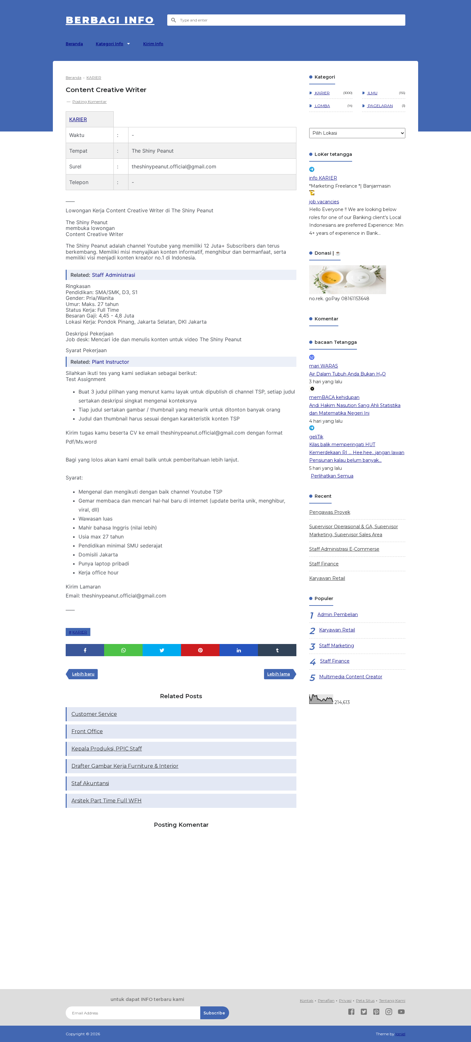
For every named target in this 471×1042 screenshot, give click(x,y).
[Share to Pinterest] (200, 650)
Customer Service (94, 714)
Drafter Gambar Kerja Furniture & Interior (124, 766)
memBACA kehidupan (334, 397)
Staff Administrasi (113, 275)
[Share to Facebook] (85, 650)
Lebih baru (83, 674)
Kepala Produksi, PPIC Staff (106, 749)
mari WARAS (323, 366)
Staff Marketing (336, 645)
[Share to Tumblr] (277, 650)
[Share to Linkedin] (238, 650)
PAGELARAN (380, 105)
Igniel (400, 1033)
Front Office (87, 731)
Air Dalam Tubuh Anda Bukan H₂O (347, 374)
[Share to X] (162, 650)
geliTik (316, 437)
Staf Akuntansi (90, 783)
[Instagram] (389, 1013)
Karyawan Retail (327, 578)
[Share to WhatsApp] (123, 650)
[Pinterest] (376, 1013)
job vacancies (324, 202)
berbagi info (110, 20)
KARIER (78, 119)
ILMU (372, 92)
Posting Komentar (89, 101)
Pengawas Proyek (329, 512)
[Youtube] (401, 1013)
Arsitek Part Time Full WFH (106, 801)
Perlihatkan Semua (332, 476)
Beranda (74, 43)
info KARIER (323, 178)
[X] (364, 1013)
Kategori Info (109, 43)
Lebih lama (278, 674)
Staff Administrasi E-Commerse (344, 549)
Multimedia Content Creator (350, 677)
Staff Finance (324, 564)
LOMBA (322, 105)
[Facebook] (351, 1013)
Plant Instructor (110, 362)
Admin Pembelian (338, 614)
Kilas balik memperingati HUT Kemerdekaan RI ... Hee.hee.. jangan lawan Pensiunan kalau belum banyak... (356, 452)
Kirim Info (153, 43)
